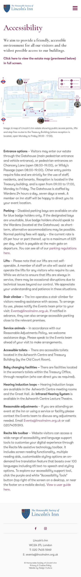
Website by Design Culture (40, 568)
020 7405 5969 (42, 549)
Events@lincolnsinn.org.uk (29, 311)
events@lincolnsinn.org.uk (42, 554)
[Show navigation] (75, 8)
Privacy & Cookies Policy (40, 565)
